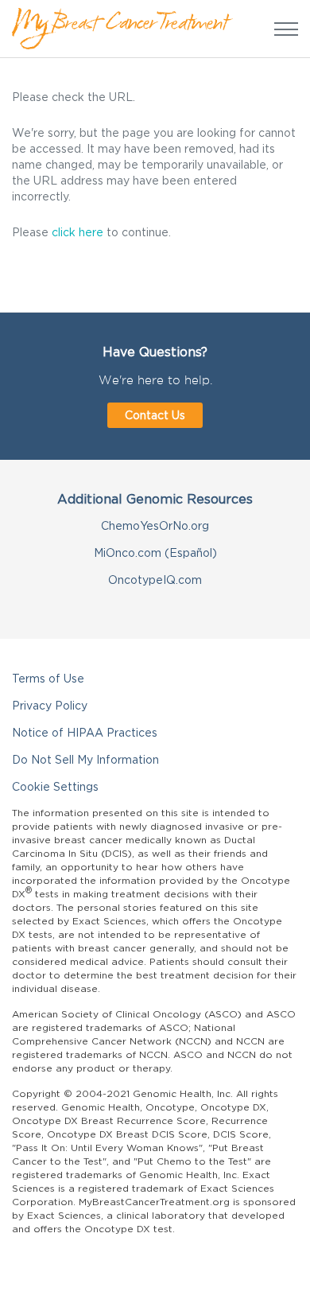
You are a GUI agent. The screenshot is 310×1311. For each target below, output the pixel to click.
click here (77, 232)
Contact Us (155, 415)
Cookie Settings (55, 786)
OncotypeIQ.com (155, 579)
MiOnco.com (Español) (155, 552)
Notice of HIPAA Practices (84, 732)
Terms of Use (48, 678)
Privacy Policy (49, 705)
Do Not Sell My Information (85, 759)
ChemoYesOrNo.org (155, 525)
